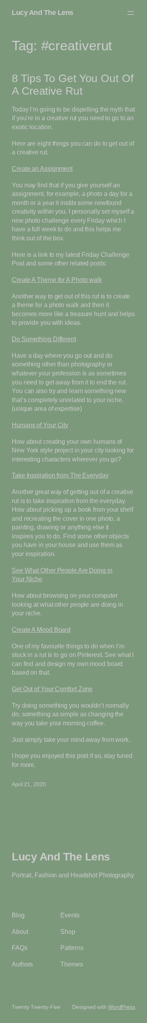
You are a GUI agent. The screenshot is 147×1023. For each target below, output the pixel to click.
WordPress (121, 1007)
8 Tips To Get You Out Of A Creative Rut (73, 84)
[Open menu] (130, 13)
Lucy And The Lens (42, 12)
